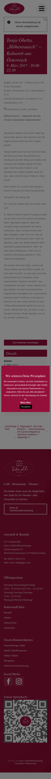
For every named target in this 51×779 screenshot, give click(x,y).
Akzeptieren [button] (26, 407)
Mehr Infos (25, 402)
